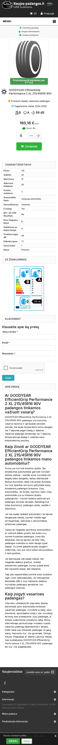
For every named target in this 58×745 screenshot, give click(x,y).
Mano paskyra (9, 713)
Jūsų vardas (10, 331)
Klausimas (8, 353)
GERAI (13, 741)
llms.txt (6, 707)
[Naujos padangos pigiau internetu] (23, 5)
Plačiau (27, 741)
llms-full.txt (18, 707)
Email (6, 342)
